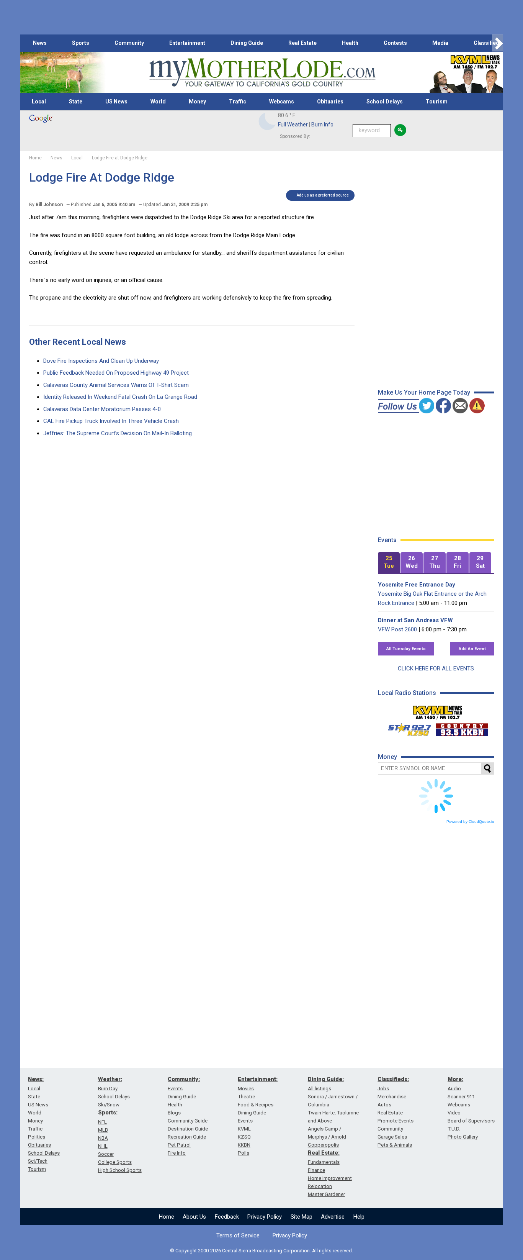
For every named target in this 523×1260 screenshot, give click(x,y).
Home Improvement (330, 1178)
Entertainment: (258, 1079)
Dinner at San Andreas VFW (415, 620)
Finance (316, 1170)
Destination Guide (188, 1129)
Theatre (246, 1096)
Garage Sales (392, 1137)
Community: (184, 1079)
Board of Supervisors (471, 1121)
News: (36, 1079)
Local (39, 101)
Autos (384, 1105)
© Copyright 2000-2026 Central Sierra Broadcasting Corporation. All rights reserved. (261, 1250)
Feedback (227, 1216)
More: (455, 1079)
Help (358, 1216)
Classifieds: (393, 1079)
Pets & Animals (395, 1145)
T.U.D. (454, 1129)
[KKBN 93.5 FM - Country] (461, 727)
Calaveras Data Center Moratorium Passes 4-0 (102, 409)
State (75, 101)
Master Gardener (326, 1194)
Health (350, 43)
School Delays (384, 101)
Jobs (383, 1088)
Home (166, 1216)
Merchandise (392, 1096)
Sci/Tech (37, 1161)
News (40, 43)
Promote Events (395, 1121)
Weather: (110, 1079)
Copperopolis (323, 1145)
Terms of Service (238, 1235)
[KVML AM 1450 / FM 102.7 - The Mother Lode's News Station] (438, 710)
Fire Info (177, 1153)
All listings (319, 1088)
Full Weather (293, 124)
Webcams (281, 101)
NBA (103, 1138)
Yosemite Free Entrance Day (416, 584)
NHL (103, 1146)
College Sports (115, 1162)
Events (175, 1088)
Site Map (301, 1216)
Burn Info (322, 124)
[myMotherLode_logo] (262, 72)
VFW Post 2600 (397, 629)
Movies (246, 1088)
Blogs (174, 1113)
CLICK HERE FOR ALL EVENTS (436, 668)
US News (116, 101)
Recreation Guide (187, 1137)
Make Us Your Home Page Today (424, 392)
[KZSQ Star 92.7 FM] (406, 727)
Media (440, 43)
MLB (103, 1130)
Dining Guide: (326, 1079)
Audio (454, 1088)
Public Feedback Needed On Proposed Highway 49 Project (116, 372)
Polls (243, 1153)
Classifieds (488, 43)
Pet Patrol (179, 1145)
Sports (80, 43)
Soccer (106, 1154)
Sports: (108, 1112)
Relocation (320, 1186)
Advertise (333, 1216)
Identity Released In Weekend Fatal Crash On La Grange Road (120, 396)
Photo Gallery (463, 1137)
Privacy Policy (264, 1216)
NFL (102, 1122)
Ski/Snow (108, 1105)
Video (454, 1113)
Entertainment (187, 43)
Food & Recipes (255, 1105)
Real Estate (302, 43)
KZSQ (244, 1137)
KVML (244, 1129)
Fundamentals (324, 1162)
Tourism (437, 101)
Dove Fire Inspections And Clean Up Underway (101, 360)
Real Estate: (324, 1152)
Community (129, 43)
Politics (36, 1137)
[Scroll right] (497, 43)
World (158, 101)
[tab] (389, 562)
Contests (395, 43)
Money (197, 101)
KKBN (244, 1145)
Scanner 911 (461, 1096)
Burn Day (108, 1088)
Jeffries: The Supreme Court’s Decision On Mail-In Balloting (117, 433)
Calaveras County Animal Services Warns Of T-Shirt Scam (116, 385)
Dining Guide (246, 43)
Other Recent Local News (77, 342)
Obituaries (330, 101)
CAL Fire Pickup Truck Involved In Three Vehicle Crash (111, 421)
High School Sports (120, 1170)
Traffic (237, 101)
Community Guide (188, 1121)
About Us (194, 1216)
